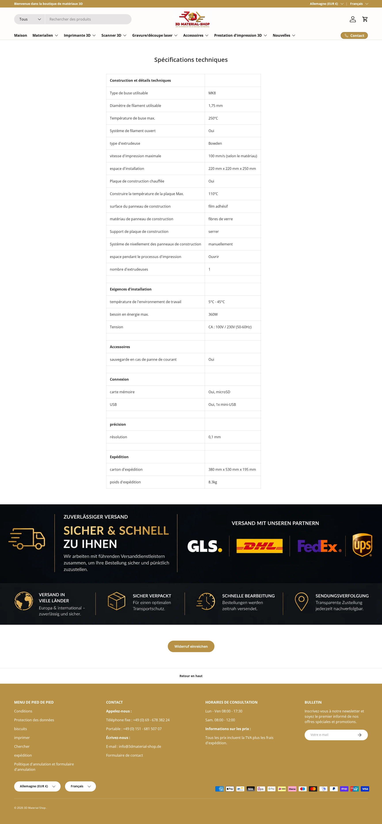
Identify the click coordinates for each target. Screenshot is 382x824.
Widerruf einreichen (191, 646)
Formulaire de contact (124, 755)
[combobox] (73, 19)
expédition (23, 755)
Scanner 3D (111, 35)
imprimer (22, 737)
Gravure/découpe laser (152, 35)
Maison (20, 35)
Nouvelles (281, 35)
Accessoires (193, 35)
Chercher (22, 746)
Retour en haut (191, 676)
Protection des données (34, 720)
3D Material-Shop (35, 808)
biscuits (20, 728)
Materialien (42, 35)
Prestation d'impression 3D (238, 35)
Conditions (23, 711)
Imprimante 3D (77, 35)
